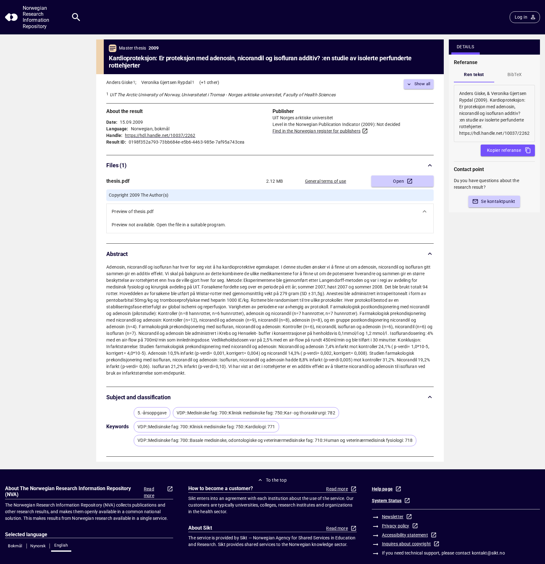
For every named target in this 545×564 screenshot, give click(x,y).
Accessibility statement (405, 534)
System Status (387, 500)
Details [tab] (465, 46)
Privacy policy (395, 525)
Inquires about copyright (406, 543)
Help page (382, 488)
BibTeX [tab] (514, 74)
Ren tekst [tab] (474, 74)
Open (398, 181)
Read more (149, 492)
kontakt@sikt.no (488, 552)
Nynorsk (38, 545)
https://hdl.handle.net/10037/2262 (160, 135)
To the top (276, 480)
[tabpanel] (494, 113)
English (61, 545)
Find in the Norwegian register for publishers (316, 131)
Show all (422, 83)
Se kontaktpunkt (498, 201)
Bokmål (15, 545)
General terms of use (325, 181)
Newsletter (392, 516)
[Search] (76, 17)
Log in (521, 17)
